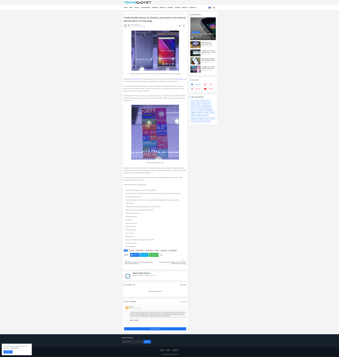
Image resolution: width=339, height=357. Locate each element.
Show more (183, 284)
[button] (210, 8)
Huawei (199, 106)
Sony (206, 118)
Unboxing (155, 7)
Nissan (212, 112)
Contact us (175, 350)
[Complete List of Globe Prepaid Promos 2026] (195, 69)
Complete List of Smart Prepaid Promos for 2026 (209, 51)
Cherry (193, 103)
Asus (203, 101)
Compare (170, 7)
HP (209, 103)
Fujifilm (204, 103)
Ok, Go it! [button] (8, 352)
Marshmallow (149, 250)
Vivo (192, 121)
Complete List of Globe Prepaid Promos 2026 (208, 67)
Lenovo (201, 109)
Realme (206, 115)
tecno (208, 121)
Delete (136, 320)
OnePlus (199, 115)
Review (137, 7)
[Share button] (161, 255)
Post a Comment (155, 329)
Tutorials (177, 7)
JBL (192, 109)
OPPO (192, 115)
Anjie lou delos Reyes (141, 273)
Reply (131, 320)
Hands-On (163, 7)
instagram (197, 88)
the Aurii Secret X (136, 79)
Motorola (200, 112)
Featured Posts (145, 7)
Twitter (145, 254)
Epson (198, 103)
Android (131, 250)
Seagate (200, 118)
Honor (192, 106)
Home (126, 7)
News (131, 7)
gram (131, 306)
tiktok (211, 84)
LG (196, 109)
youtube (211, 88)
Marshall (193, 112)
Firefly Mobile (179, 79)
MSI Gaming (209, 109)
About (168, 350)
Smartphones (132, 14)
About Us (185, 7)
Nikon (206, 112)
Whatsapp (155, 254)
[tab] (126, 7)
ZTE (203, 121)
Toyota (212, 118)
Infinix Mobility (207, 106)
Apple (197, 101)
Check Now (14, 348)
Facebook (136, 254)
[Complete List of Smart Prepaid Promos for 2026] (195, 52)
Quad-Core (164, 250)
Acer (192, 101)
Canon (208, 101)
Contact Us (192, 7)
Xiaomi (198, 121)
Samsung (193, 118)
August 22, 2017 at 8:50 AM (136, 308)
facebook (197, 84)
